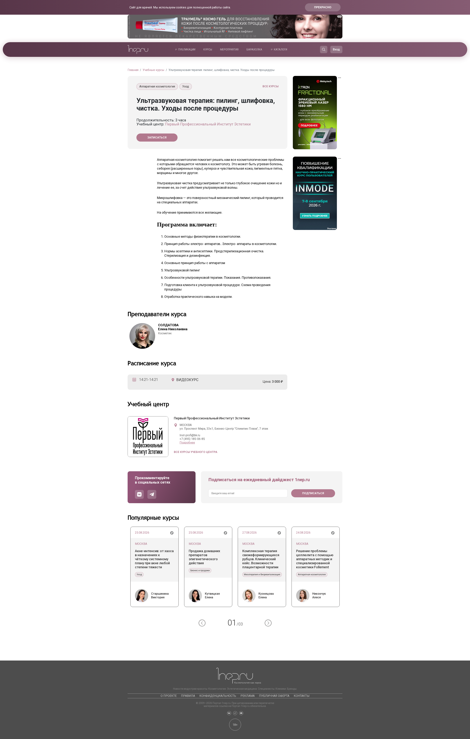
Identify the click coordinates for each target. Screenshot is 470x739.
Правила (188, 696)
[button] (202, 623)
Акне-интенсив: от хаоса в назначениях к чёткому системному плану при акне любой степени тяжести (154, 559)
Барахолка (254, 49)
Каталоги (280, 49)
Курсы (207, 49)
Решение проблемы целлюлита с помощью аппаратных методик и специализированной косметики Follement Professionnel (314, 559)
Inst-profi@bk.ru (190, 435)
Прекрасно (322, 7)
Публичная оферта (274, 696)
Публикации (186, 49)
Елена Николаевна (172, 327)
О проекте (169, 696)
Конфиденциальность (217, 696)
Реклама (248, 696)
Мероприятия (229, 49)
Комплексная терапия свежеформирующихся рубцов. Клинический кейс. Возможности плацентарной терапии (260, 559)
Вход (336, 49)
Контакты (302, 696)
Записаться (157, 137)
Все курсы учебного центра (195, 452)
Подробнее (187, 442)
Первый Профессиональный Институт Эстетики (208, 124)
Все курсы (271, 86)
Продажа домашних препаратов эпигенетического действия (204, 557)
